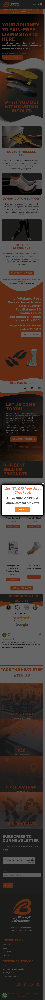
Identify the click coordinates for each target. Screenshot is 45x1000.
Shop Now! (22, 509)
